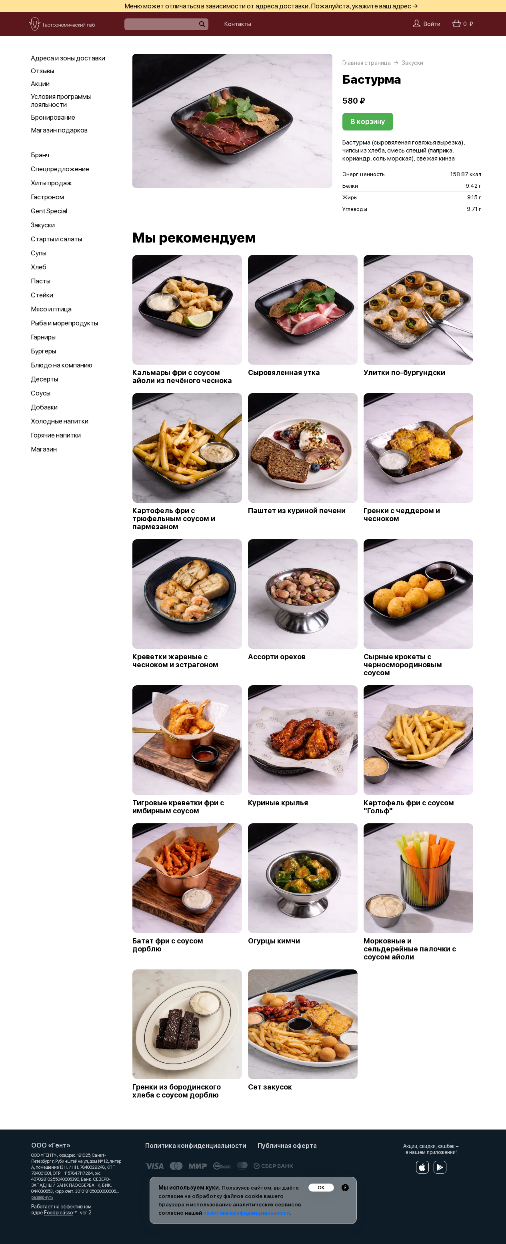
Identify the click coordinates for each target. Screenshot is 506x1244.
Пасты (40, 281)
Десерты (44, 379)
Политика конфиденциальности (195, 1146)
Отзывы (42, 71)
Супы (38, 253)
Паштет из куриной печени (297, 511)
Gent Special (49, 211)
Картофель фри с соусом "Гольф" (409, 807)
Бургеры (43, 351)
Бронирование (53, 117)
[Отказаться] (345, 1187)
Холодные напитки (59, 421)
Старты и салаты (56, 239)
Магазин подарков (59, 130)
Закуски (43, 225)
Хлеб (38, 267)
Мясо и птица (51, 309)
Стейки (42, 295)
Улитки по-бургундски (404, 373)
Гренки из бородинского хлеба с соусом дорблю (176, 1091)
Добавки (44, 407)
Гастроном (47, 197)
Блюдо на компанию (61, 365)
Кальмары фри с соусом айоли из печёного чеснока (182, 377)
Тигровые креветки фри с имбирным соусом (178, 807)
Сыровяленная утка (284, 373)
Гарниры (43, 337)
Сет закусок (270, 1087)
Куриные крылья (278, 803)
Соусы (40, 393)
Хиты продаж (51, 183)
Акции (40, 84)
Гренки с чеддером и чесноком (402, 515)
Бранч (40, 155)
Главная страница (366, 62)
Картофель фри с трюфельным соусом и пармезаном (173, 519)
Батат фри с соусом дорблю (167, 945)
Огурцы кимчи (274, 941)
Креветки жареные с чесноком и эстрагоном (175, 661)
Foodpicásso (58, 1213)
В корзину (367, 121)
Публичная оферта (287, 1146)
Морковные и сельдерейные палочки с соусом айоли (410, 949)
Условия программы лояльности (61, 100)
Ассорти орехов (277, 657)
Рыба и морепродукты (64, 323)
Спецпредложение (60, 169)
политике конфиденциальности (246, 1213)
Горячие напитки (56, 435)
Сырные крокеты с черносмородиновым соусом (403, 665)
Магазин (44, 449)
